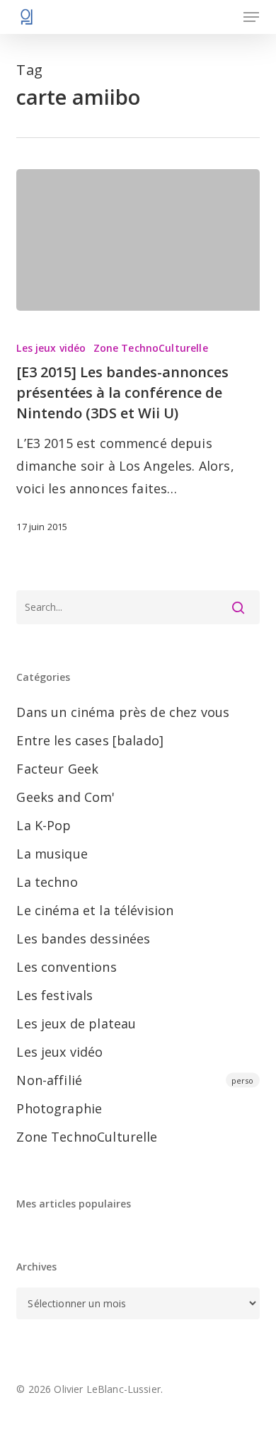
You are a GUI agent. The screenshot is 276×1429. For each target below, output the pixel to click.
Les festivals (54, 995)
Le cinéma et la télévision (94, 910)
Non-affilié (134, 1080)
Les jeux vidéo (51, 348)
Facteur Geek (57, 768)
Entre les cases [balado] (89, 740)
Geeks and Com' (65, 796)
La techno (46, 881)
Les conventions (66, 966)
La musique (52, 853)
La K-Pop (43, 825)
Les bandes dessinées (83, 938)
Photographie (59, 1108)
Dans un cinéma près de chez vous (122, 712)
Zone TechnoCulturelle (150, 348)
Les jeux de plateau (76, 1023)
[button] (251, 17)
